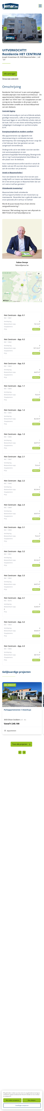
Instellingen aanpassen (22, 1105)
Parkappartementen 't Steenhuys (17, 710)
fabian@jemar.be (22, 265)
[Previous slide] (5, 28)
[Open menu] (40, 5)
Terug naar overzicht (10, 79)
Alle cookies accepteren (12, 1100)
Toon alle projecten (19, 744)
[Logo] (10, 6)
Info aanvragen (9, 74)
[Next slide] (39, 28)
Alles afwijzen (32, 1100)
